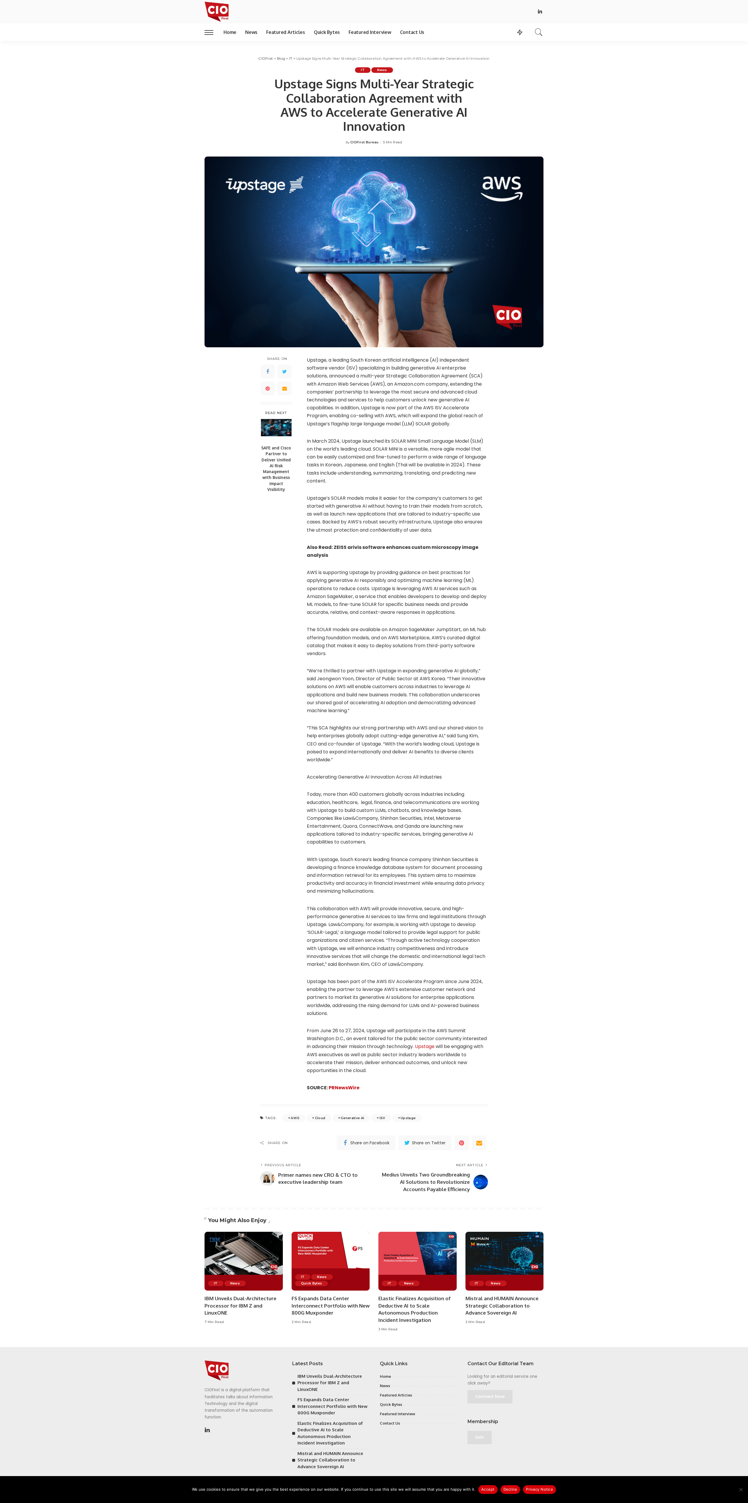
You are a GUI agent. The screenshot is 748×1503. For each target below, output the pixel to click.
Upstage (424, 1046)
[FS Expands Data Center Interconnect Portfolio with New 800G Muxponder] (331, 1261)
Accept (488, 1489)
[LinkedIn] (539, 12)
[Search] (538, 32)
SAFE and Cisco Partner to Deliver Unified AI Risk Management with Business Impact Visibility (276, 468)
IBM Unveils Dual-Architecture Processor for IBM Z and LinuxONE (240, 1305)
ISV (382, 1118)
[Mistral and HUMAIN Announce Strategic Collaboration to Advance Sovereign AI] (504, 1261)
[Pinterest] (268, 389)
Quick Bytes (311, 1283)
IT (363, 70)
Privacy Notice (539, 1489)
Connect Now (490, 1396)
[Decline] (741, 1489)
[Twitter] (285, 372)
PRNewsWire (344, 1087)
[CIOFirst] (217, 11)
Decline (510, 1489)
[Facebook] (268, 372)
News (382, 70)
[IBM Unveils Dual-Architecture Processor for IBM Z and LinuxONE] (244, 1261)
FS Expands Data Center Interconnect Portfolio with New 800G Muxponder (331, 1305)
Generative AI (352, 1118)
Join (479, 1437)
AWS (295, 1118)
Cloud (320, 1118)
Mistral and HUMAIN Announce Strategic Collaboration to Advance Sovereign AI (502, 1305)
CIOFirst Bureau (364, 142)
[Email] (285, 389)
